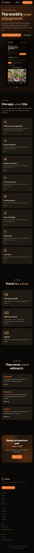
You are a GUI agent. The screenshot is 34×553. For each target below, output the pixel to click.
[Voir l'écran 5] (19, 87)
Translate (4, 514)
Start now (16, 457)
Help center (5, 526)
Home (3, 495)
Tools (3, 498)
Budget (3, 516)
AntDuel (4, 519)
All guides (4, 503)
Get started (27, 2)
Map (3, 501)
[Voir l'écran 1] (14, 87)
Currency (4, 511)
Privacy (3, 537)
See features (27, 35)
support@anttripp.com (7, 529)
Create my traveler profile (10, 35)
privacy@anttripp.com (7, 539)
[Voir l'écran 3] (17, 87)
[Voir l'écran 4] (18, 87)
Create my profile (7, 487)
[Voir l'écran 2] (15, 87)
